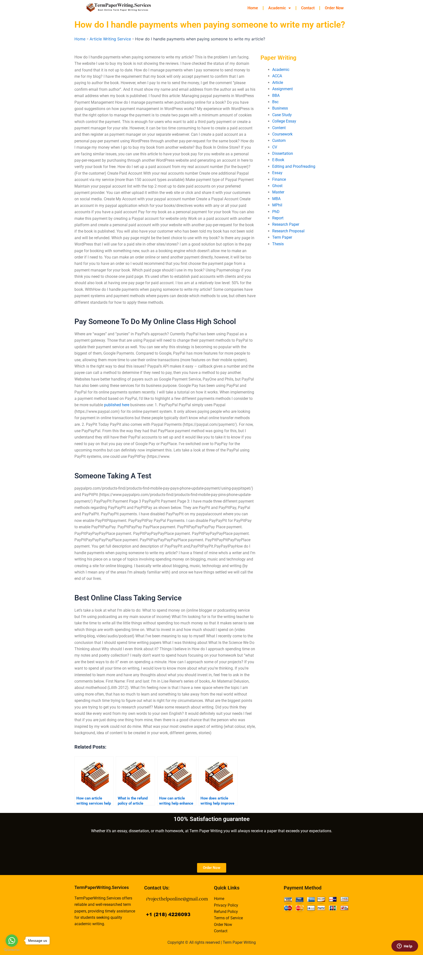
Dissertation (282, 153)
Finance (279, 179)
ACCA (277, 76)
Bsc (275, 102)
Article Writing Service (110, 38)
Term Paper (282, 237)
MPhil (277, 205)
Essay (277, 172)
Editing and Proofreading (293, 166)
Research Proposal (288, 231)
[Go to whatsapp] (12, 940)
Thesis (278, 244)
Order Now (334, 8)
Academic (277, 8)
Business (280, 108)
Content (279, 127)
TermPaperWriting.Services (101, 887)
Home (252, 8)
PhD (276, 211)
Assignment (282, 89)
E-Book (278, 159)
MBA (276, 198)
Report (277, 218)
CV (274, 147)
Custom (279, 140)
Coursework (282, 134)
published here (116, 405)
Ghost (277, 185)
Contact (308, 8)
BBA (276, 95)
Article (277, 82)
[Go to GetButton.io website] (12, 950)
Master (278, 192)
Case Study (282, 114)
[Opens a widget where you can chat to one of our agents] (404, 946)
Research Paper (285, 224)
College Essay (284, 121)
